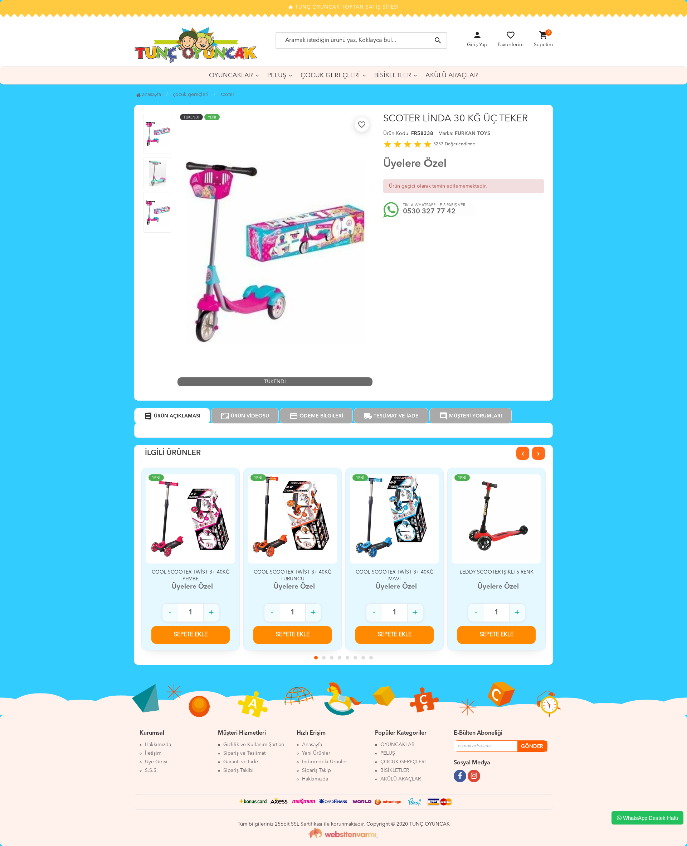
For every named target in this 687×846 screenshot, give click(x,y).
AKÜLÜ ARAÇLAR (451, 75)
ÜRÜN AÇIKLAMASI (172, 416)
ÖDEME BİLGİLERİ (316, 416)
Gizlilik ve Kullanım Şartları (253, 744)
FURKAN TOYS (472, 133)
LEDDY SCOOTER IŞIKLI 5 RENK (496, 572)
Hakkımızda (158, 744)
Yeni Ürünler (316, 753)
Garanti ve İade (240, 761)
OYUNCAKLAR (231, 75)
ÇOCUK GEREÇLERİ (330, 75)
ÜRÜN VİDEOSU (245, 416)
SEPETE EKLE (191, 635)
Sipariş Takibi (238, 770)
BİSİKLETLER (392, 75)
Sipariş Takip (316, 770)
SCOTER (227, 94)
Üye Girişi (156, 761)
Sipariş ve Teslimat (244, 753)
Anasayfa (151, 94)
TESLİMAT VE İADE (391, 416)
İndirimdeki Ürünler (324, 761)
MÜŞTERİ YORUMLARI (470, 416)
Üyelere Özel (415, 164)
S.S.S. (151, 770)
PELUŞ (276, 75)
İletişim (153, 753)
